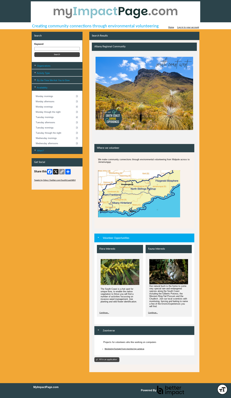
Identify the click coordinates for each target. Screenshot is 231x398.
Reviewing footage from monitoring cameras (124, 349)
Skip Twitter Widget (42, 177)
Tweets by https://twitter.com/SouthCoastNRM (55, 180)
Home (171, 27)
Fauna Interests (156, 249)
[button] (57, 54)
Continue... (104, 313)
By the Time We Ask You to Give (53, 80)
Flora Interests (107, 249)
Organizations (43, 66)
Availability (42, 87)
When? (40, 150)
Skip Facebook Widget (44, 186)
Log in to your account (188, 27)
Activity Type (43, 73)
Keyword (38, 44)
